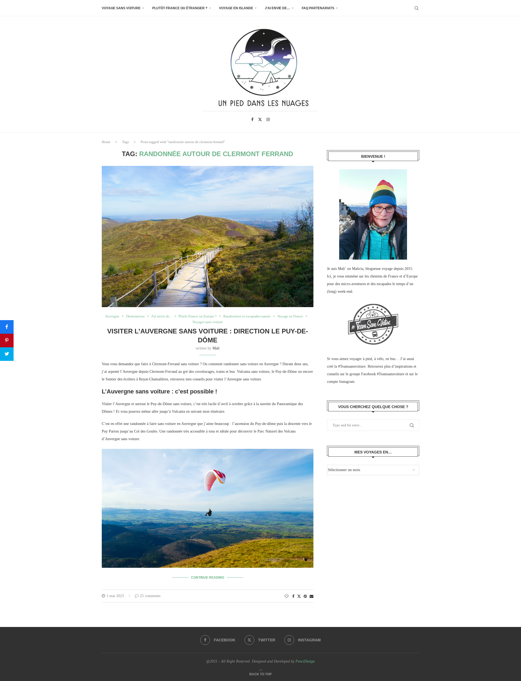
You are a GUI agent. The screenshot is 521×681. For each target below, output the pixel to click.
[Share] (7, 327)
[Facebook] (252, 119)
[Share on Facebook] (293, 596)
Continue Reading (207, 577)
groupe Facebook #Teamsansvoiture (377, 374)
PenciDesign (305, 661)
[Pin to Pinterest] (305, 596)
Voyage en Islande (236, 8)
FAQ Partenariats (318, 8)
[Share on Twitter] (299, 596)
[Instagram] (268, 119)
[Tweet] (7, 354)
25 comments (150, 596)
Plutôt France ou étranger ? (179, 8)
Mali (216, 348)
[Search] (416, 8)
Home (106, 142)
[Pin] (7, 340)
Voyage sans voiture (121, 8)
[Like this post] (286, 596)
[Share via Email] (311, 596)
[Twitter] (260, 119)
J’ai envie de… (277, 8)
